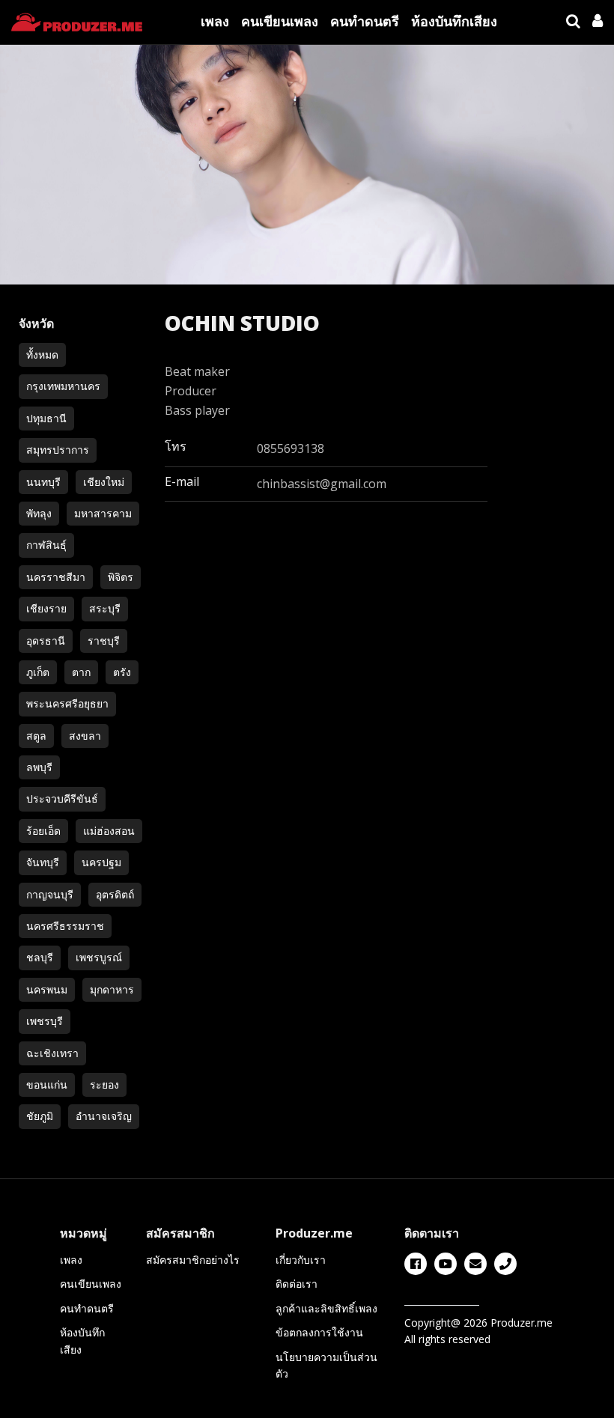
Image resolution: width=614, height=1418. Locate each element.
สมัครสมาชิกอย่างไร (193, 1260)
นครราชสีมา (55, 577)
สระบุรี (105, 608)
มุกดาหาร (112, 989)
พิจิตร (120, 577)
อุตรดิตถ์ (115, 894)
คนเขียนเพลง (279, 21)
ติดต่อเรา (296, 1283)
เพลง (215, 21)
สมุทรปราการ (57, 449)
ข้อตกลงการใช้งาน (319, 1332)
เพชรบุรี (44, 1021)
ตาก (81, 672)
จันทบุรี (42, 862)
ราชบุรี (104, 640)
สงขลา (85, 735)
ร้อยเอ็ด (43, 831)
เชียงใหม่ (103, 482)
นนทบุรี (43, 482)
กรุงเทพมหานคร (63, 386)
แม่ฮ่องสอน (109, 831)
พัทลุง (39, 513)
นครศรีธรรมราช (65, 926)
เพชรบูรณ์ (99, 957)
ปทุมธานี (46, 418)
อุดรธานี (45, 640)
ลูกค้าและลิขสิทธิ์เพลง (326, 1308)
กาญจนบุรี (49, 894)
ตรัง (122, 672)
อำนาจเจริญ (104, 1116)
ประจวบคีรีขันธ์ (62, 798)
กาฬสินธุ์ (46, 545)
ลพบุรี (39, 767)
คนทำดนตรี (364, 21)
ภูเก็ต (37, 672)
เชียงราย (46, 608)
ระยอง (104, 1084)
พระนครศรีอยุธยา (67, 703)
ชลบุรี (39, 957)
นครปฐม (101, 862)
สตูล (36, 735)
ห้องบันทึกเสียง (454, 21)
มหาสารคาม (103, 513)
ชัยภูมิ (39, 1116)
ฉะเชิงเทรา (52, 1053)
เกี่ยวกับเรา (301, 1260)
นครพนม (46, 989)
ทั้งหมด (42, 354)
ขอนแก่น (46, 1084)
